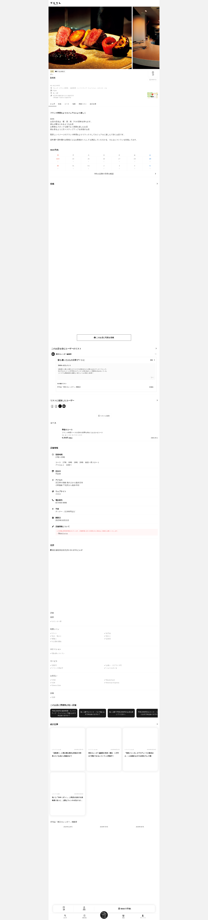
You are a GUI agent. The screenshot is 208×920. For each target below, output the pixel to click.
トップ (52, 104)
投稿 (59, 104)
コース (66, 104)
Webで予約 (125, 909)
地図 (74, 104)
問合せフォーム (63, 533)
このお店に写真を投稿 (105, 337)
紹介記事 (93, 104)
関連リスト (83, 104)
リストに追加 (105, 416)
